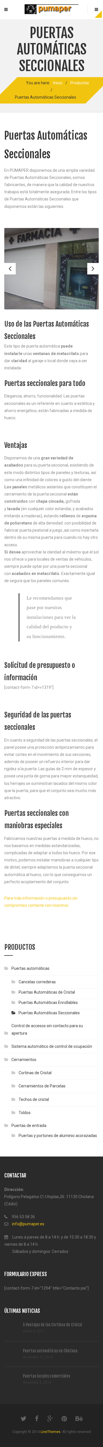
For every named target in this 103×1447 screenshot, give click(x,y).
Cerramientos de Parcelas (42, 1086)
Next (93, 268)
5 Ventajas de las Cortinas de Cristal (52, 1324)
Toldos (25, 1112)
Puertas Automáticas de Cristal (47, 992)
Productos (79, 83)
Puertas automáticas (30, 968)
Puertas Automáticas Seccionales (49, 1013)
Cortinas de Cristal (35, 1072)
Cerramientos (23, 1059)
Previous (10, 268)
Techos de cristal (34, 1099)
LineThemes (50, 1432)
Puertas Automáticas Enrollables (48, 1002)
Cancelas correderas (37, 982)
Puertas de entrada (28, 1125)
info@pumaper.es (28, 1224)
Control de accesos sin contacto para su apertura (47, 1029)
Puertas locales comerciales (46, 1376)
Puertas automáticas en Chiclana (50, 1350)
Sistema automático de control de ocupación (51, 1046)
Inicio (57, 83)
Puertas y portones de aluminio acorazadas (58, 1135)
